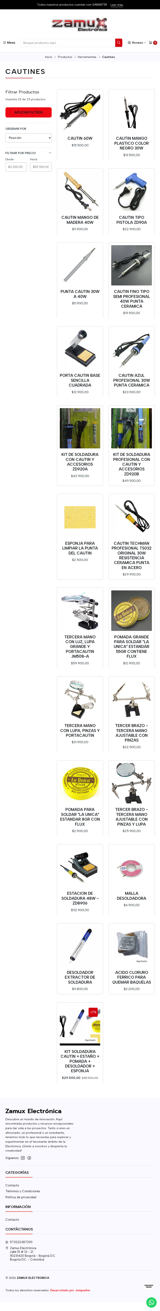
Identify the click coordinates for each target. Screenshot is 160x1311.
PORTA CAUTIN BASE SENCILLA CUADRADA (80, 380)
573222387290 (21, 1242)
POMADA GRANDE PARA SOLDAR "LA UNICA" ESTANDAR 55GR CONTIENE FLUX (131, 647)
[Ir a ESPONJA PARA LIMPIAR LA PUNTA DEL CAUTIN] (80, 517)
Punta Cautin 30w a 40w (80, 294)
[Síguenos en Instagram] (23, 1158)
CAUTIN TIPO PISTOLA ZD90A (131, 220)
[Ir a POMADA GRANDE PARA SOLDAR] (131, 610)
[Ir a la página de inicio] (80, 25)
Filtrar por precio (20, 153)
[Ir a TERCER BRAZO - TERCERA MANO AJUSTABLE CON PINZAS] (131, 699)
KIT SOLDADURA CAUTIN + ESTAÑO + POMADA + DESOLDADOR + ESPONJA (80, 1061)
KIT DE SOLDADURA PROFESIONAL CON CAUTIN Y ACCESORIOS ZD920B (131, 464)
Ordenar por (15, 128)
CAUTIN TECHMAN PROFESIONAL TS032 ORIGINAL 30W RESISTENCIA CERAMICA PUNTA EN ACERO (131, 555)
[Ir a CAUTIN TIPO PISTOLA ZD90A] (131, 191)
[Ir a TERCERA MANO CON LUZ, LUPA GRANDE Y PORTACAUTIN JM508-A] (80, 610)
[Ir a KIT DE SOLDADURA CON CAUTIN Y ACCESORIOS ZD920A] (80, 428)
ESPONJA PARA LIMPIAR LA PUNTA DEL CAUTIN (80, 548)
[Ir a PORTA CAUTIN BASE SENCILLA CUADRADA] (80, 349)
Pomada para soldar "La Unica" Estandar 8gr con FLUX (80, 816)
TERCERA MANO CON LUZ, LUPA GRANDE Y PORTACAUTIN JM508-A (80, 647)
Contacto (12, 1185)
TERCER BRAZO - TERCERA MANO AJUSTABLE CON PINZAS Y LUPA (131, 816)
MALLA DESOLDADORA (131, 896)
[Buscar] (118, 43)
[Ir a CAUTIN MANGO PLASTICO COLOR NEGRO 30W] (131, 112)
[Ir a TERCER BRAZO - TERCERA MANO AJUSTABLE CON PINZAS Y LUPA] (131, 783)
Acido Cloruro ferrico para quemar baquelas (131, 977)
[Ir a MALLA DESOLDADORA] (131, 867)
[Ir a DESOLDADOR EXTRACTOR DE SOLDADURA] (80, 946)
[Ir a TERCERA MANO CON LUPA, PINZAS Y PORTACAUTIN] (80, 699)
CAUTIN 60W (80, 138)
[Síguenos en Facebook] (29, 1158)
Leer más (117, 4)
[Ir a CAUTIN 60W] (80, 112)
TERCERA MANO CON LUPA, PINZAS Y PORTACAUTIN (80, 730)
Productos (65, 56)
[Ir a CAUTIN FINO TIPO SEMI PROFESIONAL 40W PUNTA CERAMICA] (131, 265)
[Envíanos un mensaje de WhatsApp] (151, 1302)
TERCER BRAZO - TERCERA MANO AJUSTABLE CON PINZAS (131, 733)
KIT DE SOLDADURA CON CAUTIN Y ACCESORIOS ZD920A (80, 461)
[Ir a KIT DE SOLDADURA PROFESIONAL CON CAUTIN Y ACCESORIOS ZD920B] (131, 428)
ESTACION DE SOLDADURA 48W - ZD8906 (80, 898)
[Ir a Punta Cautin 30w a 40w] (80, 265)
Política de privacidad (20, 1197)
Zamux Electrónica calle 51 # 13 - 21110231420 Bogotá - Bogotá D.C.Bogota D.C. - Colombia (33, 1254)
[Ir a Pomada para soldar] (80, 783)
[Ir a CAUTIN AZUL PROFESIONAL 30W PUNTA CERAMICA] (131, 349)
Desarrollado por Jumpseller (70, 1290)
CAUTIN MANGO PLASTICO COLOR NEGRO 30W (131, 143)
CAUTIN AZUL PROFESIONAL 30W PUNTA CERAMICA (131, 380)
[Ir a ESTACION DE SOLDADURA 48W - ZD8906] (80, 867)
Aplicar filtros (28, 112)
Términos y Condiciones (22, 1191)
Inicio (48, 56)
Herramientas (87, 56)
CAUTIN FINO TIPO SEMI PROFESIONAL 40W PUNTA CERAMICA (131, 298)
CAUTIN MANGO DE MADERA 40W (80, 220)
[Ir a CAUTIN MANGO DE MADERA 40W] (80, 191)
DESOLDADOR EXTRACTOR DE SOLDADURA (80, 977)
